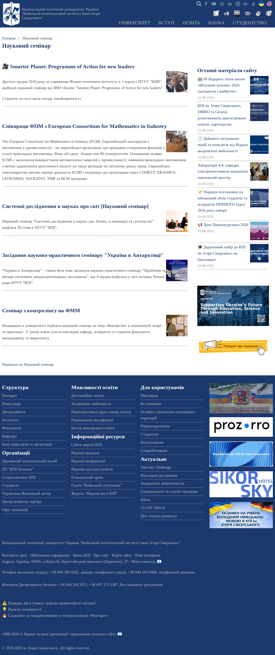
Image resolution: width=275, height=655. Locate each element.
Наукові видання (85, 453)
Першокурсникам (155, 426)
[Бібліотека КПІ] (257, 13)
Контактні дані (14, 555)
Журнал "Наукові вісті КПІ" (94, 493)
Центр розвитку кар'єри (22, 501)
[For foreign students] (268, 13)
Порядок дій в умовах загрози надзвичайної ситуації (52, 603)
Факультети (11, 428)
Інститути (10, 420)
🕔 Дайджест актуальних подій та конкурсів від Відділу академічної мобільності (223, 144)
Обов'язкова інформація (50, 555)
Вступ (166, 22)
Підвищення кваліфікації (92, 420)
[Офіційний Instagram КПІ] (237, 3)
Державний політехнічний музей (29, 461)
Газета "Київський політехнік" (96, 485)
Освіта (191, 22)
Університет (134, 22)
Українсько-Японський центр (26, 493)
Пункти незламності (25, 609)
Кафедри (9, 436)
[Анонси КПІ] (226, 13)
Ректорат (9, 395)
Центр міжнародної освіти (93, 428)
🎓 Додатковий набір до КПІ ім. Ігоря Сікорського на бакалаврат (222, 253)
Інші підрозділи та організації (27, 444)
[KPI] (269, 3)
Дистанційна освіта (87, 395)
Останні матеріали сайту (227, 70)
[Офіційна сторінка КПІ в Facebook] (205, 3)
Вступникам (151, 404)
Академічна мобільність (91, 404)
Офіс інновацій (15, 510)
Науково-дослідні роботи (92, 469)
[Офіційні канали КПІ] (221, 3)
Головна (8, 38)
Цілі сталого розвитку (159, 516)
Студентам (149, 434)
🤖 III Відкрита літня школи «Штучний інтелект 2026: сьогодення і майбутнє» (221, 85)
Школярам (149, 395)
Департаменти (14, 412)
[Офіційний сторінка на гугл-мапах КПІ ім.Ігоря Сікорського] (245, 3)
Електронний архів (87, 477)
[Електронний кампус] (247, 13)
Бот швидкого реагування (141, 584)
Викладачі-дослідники (159, 475)
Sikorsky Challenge (156, 467)
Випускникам (152, 442)
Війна (145, 499)
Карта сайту (122, 555)
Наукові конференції (88, 461)
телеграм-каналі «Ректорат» (85, 615)
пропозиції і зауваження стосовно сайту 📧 (86, 634)
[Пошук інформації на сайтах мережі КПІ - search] (197, 3)
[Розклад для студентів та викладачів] (236, 13)
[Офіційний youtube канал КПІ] (213, 3)
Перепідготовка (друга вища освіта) (101, 412)
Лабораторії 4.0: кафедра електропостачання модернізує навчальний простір (223, 171)
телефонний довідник (177, 572)
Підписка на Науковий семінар (27, 364)
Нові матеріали (147, 555)
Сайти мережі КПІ (86, 445)
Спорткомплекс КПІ (19, 477)
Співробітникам (154, 450)
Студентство (250, 22)
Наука (216, 22)
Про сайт (101, 555)
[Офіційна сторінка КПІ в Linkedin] (229, 3)
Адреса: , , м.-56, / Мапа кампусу (78, 561)
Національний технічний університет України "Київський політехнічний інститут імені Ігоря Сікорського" (61, 13)
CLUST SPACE (153, 508)
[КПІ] (261, 3)
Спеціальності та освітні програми (169, 491)
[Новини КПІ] (215, 13)
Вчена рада (11, 404)
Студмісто (10, 485)
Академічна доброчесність (162, 483)
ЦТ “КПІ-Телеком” (17, 469)
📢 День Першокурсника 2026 (223, 225)
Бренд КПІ (81, 555)
